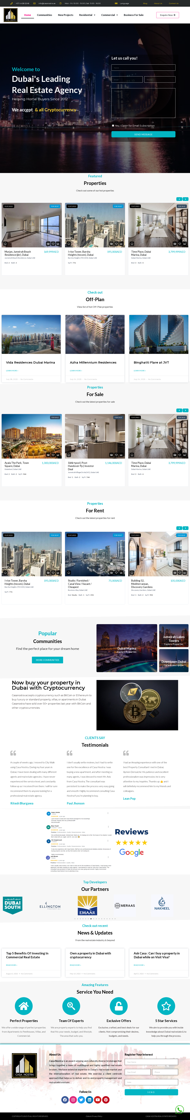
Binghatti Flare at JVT (151, 362)
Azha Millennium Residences (93, 362)
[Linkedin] (89, 1100)
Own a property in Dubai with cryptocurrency (90, 955)
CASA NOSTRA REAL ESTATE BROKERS (161, 1116)
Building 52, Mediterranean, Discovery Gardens (78, 584)
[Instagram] (73, 1100)
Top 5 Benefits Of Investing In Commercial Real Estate (27, 955)
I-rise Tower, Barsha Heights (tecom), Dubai (17, 253)
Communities (44, 15)
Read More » (11, 965)
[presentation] (179, 199)
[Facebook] (65, 1100)
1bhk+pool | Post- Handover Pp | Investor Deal (18, 466)
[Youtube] (97, 1100)
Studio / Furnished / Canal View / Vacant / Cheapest (143, 255)
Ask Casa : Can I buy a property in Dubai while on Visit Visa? (157, 955)
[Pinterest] (106, 1100)
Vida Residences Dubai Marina (30, 362)
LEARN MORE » (12, 370)
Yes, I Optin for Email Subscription (135, 125)
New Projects (65, 15)
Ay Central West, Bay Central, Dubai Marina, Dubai (143, 584)
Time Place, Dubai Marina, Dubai (78, 253)
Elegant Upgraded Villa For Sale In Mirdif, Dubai (144, 464)
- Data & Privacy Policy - (94, 1116)
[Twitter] (81, 1100)
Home (27, 15)
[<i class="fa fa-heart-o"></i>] (53, 243)
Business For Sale (134, 15)
